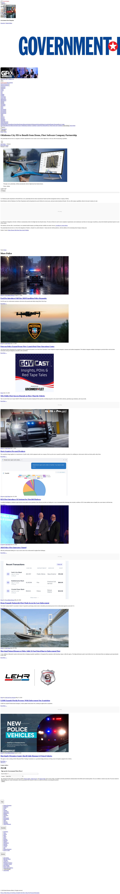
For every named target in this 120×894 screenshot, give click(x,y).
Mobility (2, 101)
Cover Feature (6, 1)
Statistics (29, 124)
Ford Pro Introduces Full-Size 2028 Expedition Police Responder (24, 298)
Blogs (12, 124)
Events (2, 89)
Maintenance (3, 99)
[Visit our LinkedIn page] (2, 768)
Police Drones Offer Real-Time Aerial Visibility (18, 230)
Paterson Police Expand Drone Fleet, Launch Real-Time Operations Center (27, 346)
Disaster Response (5, 84)
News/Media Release (9, 295)
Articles (13, 1)
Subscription (3, 125)
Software (3, 116)
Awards (46, 124)
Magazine (25, 124)
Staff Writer (7, 343)
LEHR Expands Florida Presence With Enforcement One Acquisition (25, 700)
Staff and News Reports (10, 697)
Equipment (3, 86)
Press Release (43, 125)
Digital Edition (9, 23)
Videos (15, 124)
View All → (3, 762)
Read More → (4, 303)
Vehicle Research (4, 121)
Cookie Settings (66, 125)
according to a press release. (62, 225)
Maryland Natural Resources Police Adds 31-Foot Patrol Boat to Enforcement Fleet (30, 651)
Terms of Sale (16, 892)
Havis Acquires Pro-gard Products (13, 451)
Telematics (3, 119)
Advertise (15, 125)
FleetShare (3, 124)
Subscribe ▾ (3, 4)
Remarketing (3, 111)
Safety (2, 114)
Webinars (43, 124)
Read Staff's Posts (4, 145)
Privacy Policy (49, 125)
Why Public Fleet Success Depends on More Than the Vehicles (23, 396)
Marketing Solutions (26, 125)
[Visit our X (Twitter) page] (4, 768)
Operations (3, 104)
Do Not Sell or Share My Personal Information (29, 892)
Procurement (3, 109)
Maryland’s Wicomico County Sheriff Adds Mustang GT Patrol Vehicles (26, 756)
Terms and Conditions (57, 125)
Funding (2, 94)
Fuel (1, 91)
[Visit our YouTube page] (5, 768)
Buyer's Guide (61, 124)
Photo (18, 124)
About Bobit (72, 125)
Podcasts (39, 124)
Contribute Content (35, 125)
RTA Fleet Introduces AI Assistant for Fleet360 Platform (21, 499)
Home (2, 131)
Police (2, 106)
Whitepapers (34, 124)
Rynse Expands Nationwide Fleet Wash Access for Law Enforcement (25, 603)
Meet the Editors (9, 125)
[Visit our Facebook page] (1, 768)
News (10, 1)
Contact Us (20, 125)
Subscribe (3, 23)
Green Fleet (3, 96)
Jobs (49, 124)
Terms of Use (10, 892)
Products (21, 124)
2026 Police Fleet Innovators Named (13, 547)
